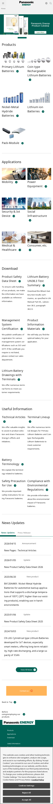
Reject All (26, 792)
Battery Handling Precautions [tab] (13, 37)
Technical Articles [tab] (4, 37)
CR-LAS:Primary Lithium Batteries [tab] (39, 37)
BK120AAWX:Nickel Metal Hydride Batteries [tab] (31, 37)
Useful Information (17, 408)
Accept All (26, 799)
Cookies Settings (26, 785)
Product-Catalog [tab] (22, 37)
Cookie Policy (37, 779)
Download (10, 268)
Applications (11, 161)
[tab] (8, 533)
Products (9, 44)
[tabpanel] (26, 24)
